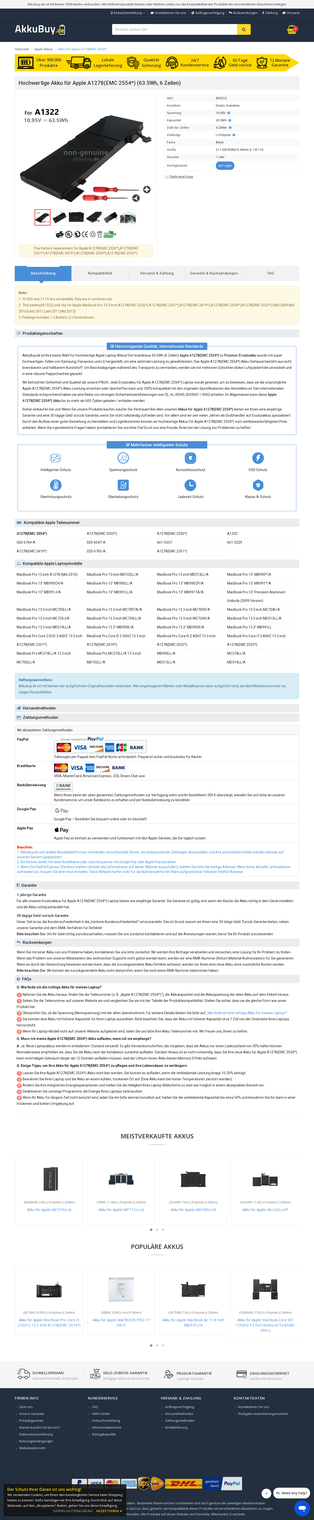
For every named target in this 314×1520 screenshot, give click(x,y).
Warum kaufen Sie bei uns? (39, 1427)
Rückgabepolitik (104, 1434)
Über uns (26, 1407)
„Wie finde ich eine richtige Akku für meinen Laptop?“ (247, 1013)
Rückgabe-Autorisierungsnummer (263, 1413)
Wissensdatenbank (106, 1427)
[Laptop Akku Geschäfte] (40, 33)
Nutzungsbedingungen (36, 1441)
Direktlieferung (176, 1427)
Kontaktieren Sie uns (170, 13)
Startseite (22, 49)
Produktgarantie (31, 1420)
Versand (293, 13)
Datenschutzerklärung (35, 1434)
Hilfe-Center (101, 1413)
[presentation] (43, 273)
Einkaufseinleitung (128, 13)
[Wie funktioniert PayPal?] (222, 1490)
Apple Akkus (43, 49)
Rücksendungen (245, 13)
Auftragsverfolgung (209, 13)
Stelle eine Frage (181, 176)
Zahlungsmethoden (180, 1420)
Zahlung (271, 13)
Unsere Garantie (31, 1413)
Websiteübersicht (32, 1448)
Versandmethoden (179, 1413)
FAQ (95, 1407)
